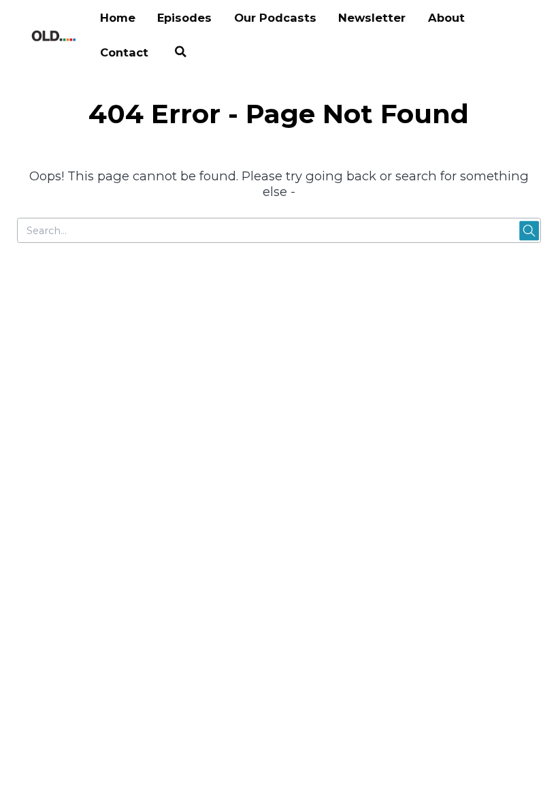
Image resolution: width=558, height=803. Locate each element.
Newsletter (372, 17)
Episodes (184, 17)
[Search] (180, 53)
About (446, 17)
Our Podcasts (275, 17)
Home (117, 17)
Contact (124, 52)
